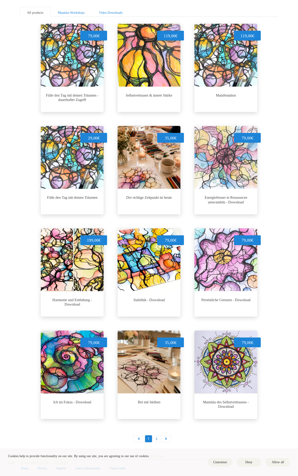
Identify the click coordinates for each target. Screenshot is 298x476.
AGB (11, 462)
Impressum (61, 462)
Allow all (278, 462)
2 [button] (156, 439)
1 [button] (148, 439)
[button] (139, 438)
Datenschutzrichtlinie (34, 462)
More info (157, 456)
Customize (220, 462)
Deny (248, 462)
